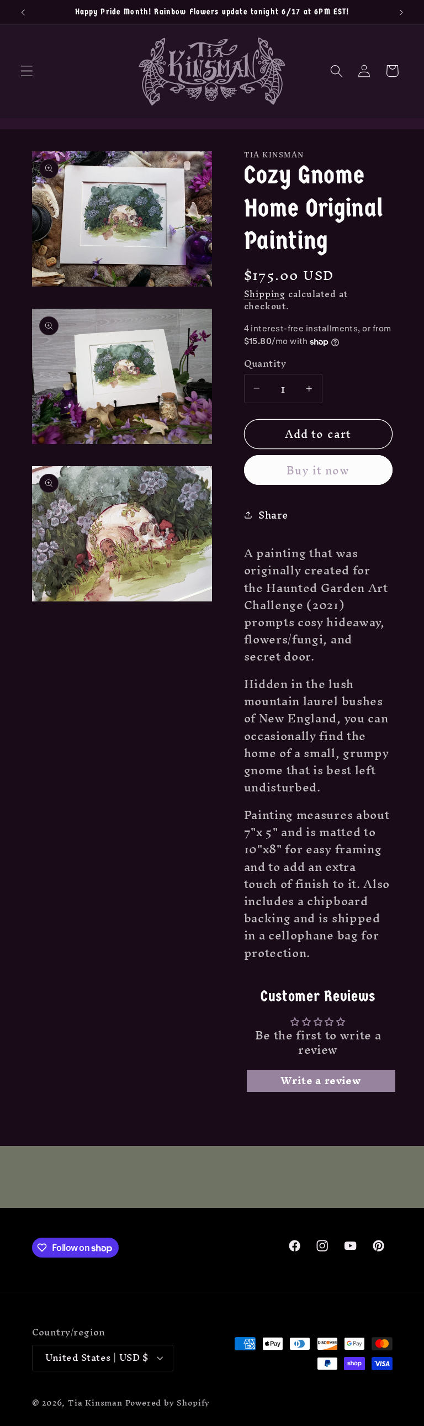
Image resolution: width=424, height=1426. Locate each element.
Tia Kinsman (95, 1402)
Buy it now (318, 470)
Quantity (265, 363)
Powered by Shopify (167, 1402)
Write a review (320, 1081)
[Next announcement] (401, 12)
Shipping (264, 294)
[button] (27, 71)
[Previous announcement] (23, 12)
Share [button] (273, 515)
